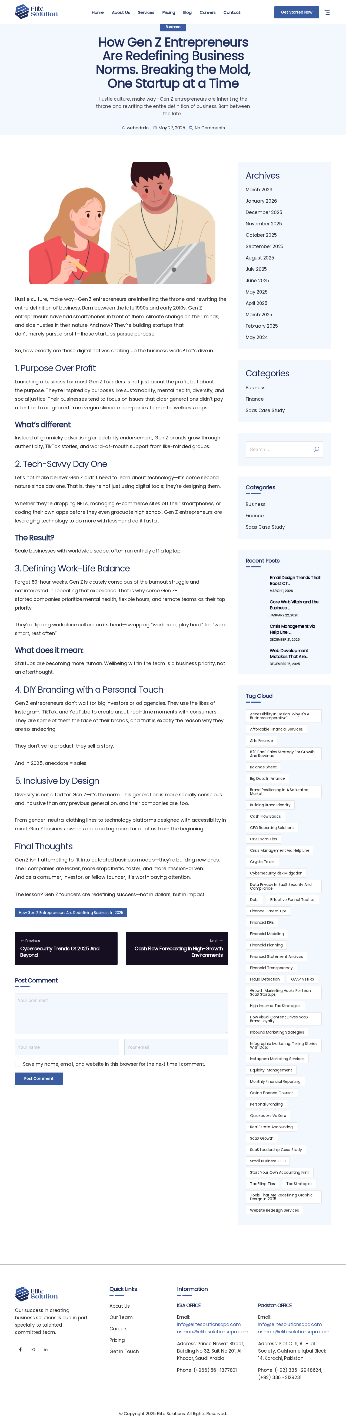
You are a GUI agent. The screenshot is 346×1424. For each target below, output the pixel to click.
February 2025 (262, 326)
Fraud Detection (265, 979)
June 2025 (257, 280)
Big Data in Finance (267, 778)
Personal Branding (266, 1104)
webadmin (138, 128)
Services (146, 12)
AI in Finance (261, 740)
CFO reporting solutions (272, 827)
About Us (121, 12)
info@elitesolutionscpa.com (209, 1324)
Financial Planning (266, 945)
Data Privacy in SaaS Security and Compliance (280, 886)
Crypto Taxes (262, 861)
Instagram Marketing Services (277, 1058)
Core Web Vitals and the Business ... (294, 605)
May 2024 (257, 337)
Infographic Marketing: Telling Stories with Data (283, 1045)
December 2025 (264, 212)
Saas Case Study (265, 410)
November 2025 (264, 224)
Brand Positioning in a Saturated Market (279, 791)
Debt (254, 899)
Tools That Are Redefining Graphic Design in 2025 (281, 1197)
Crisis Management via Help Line (280, 850)
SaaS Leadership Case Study (276, 1149)
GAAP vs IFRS (302, 979)
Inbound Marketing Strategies (277, 1032)
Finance (255, 399)
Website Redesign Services (274, 1210)
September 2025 (264, 246)
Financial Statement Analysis (276, 956)
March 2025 (259, 314)
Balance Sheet (263, 767)
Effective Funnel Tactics (292, 899)
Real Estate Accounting (271, 1127)
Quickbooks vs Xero (268, 1115)
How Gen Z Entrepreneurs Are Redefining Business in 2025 (71, 912)
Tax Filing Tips (262, 1183)
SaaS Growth (262, 1138)
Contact (232, 12)
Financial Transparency (271, 968)
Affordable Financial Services (276, 729)
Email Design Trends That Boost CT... (295, 581)
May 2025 (256, 292)
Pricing (168, 12)
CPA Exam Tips (263, 839)
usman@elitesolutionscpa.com (212, 1331)
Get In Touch (124, 1351)
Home (98, 12)
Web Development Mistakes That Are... (289, 654)
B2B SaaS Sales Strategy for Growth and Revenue (282, 753)
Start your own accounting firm (279, 1172)
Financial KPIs (262, 922)
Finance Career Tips (268, 911)
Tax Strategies (299, 1183)
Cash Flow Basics (265, 816)
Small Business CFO (267, 1161)
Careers (208, 12)
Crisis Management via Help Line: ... (292, 629)
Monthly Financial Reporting (275, 1081)
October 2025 (261, 235)
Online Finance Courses (272, 1093)
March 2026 (259, 189)
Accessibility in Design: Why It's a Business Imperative (279, 716)
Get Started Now (296, 12)
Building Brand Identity (270, 805)
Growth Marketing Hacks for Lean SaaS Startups (280, 992)
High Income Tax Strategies (275, 1005)
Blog (187, 12)
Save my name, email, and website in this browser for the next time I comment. (114, 1064)
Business (173, 26)
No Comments (210, 128)
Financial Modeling (267, 933)
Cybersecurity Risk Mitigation (276, 873)
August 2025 (260, 258)
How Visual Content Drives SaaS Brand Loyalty (279, 1019)
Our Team (120, 1317)
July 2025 (256, 269)
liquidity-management (271, 1070)
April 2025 (256, 303)
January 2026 (261, 201)
